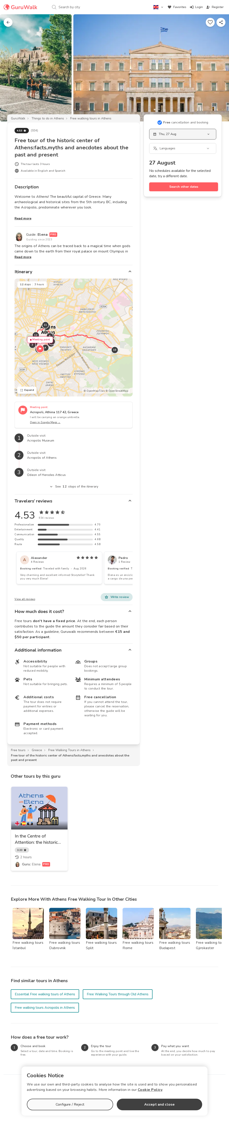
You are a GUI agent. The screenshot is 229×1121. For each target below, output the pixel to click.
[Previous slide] (10, 67)
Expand (29, 390)
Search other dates (183, 187)
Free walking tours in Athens (90, 118)
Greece (37, 750)
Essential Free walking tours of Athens (45, 994)
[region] (74, 337)
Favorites (179, 7)
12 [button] (36, 335)
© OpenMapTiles (94, 391)
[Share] (220, 22)
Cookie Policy (150, 1089)
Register (218, 7)
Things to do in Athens (48, 118)
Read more (23, 218)
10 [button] (115, 350)
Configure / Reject (70, 1104)
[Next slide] (218, 67)
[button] (40, 349)
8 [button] (50, 336)
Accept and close (159, 1104)
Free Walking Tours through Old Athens (117, 994)
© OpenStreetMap (117, 391)
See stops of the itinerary (76, 486)
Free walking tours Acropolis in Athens (45, 1007)
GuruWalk (18, 118)
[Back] (8, 22)
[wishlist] (210, 22)
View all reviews (25, 599)
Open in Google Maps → (45, 422)
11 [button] (45, 325)
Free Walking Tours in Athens (69, 750)
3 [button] (32, 344)
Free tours (18, 750)
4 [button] (45, 347)
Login (199, 7)
